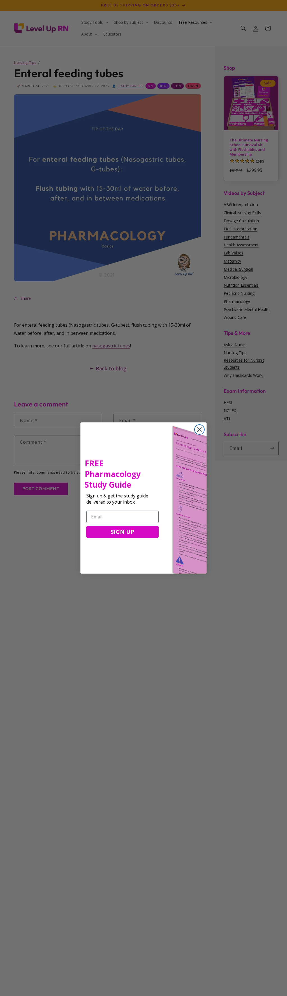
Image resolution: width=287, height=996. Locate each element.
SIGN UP (122, 532)
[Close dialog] (199, 429)
